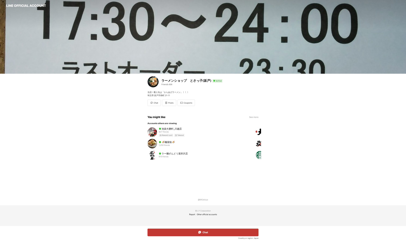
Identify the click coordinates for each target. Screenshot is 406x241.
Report (192, 214)
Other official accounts (207, 214)
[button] (169, 103)
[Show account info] (217, 81)
